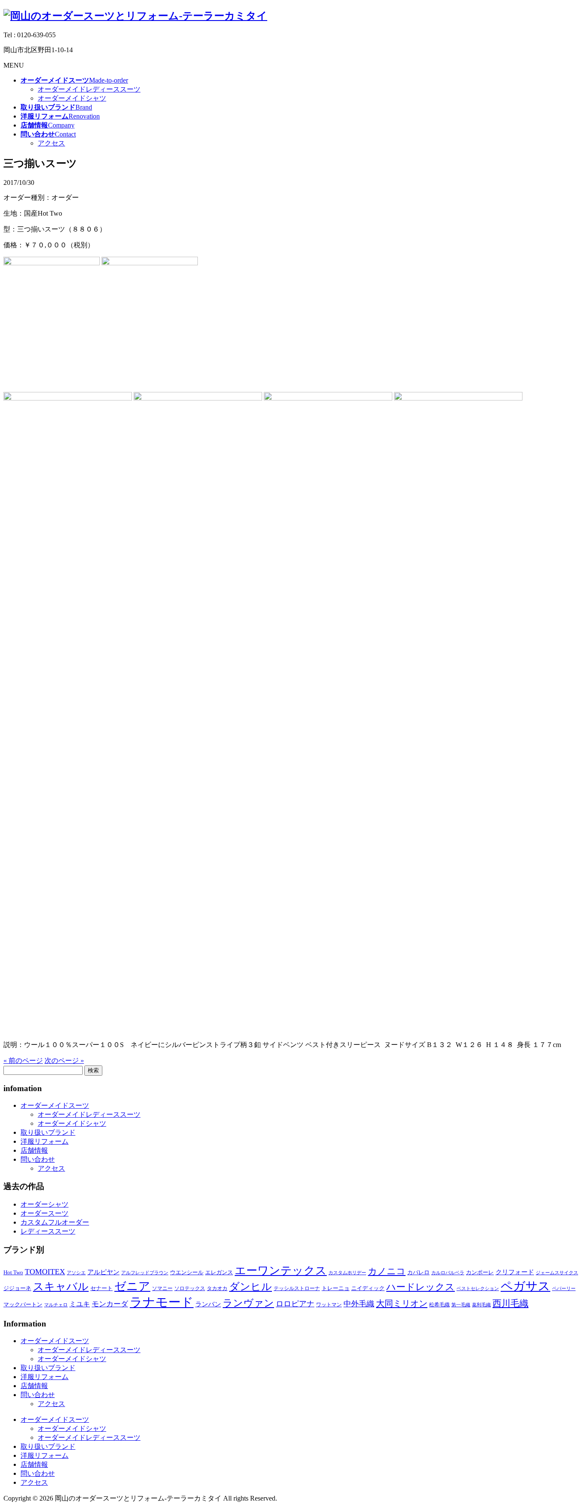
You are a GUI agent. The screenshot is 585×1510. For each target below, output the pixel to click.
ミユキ (79, 1304)
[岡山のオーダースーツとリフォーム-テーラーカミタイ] (135, 15)
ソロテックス (189, 1288)
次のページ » (64, 1060)
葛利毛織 (481, 1304)
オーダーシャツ (45, 1204)
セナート (101, 1288)
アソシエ (76, 1272)
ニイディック (368, 1288)
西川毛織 (510, 1303)
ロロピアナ (295, 1303)
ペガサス (525, 1286)
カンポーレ (480, 1272)
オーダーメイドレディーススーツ (89, 89)
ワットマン (329, 1305)
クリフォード (514, 1272)
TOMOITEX (45, 1271)
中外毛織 (358, 1303)
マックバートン (22, 1304)
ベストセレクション (478, 1288)
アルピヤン (103, 1272)
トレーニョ (335, 1288)
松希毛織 (439, 1305)
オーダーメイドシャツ (72, 98)
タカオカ (217, 1288)
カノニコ (387, 1271)
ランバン (208, 1304)
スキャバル (61, 1286)
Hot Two (13, 1272)
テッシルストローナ (297, 1288)
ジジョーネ (17, 1288)
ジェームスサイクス (557, 1272)
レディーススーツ (48, 1231)
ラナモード (162, 1302)
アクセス (51, 143)
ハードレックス (420, 1287)
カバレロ (418, 1272)
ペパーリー (564, 1288)
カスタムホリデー (347, 1272)
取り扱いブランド (48, 1132)
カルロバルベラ (447, 1272)
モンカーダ (110, 1304)
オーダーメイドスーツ (55, 1105)
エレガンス (219, 1272)
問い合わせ (38, 1159)
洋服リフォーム (45, 1141)
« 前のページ (23, 1060)
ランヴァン (248, 1302)
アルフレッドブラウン (144, 1272)
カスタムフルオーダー (55, 1222)
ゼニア (132, 1286)
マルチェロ (56, 1304)
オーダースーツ (45, 1213)
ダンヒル (250, 1286)
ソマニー (162, 1288)
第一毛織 (460, 1304)
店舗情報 (34, 1150)
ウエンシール (186, 1272)
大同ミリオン (401, 1303)
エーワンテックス (281, 1270)
